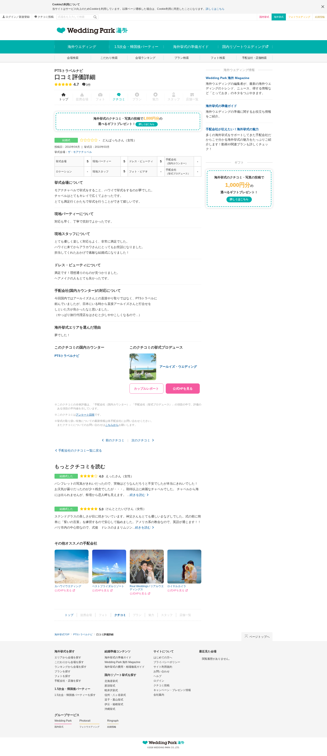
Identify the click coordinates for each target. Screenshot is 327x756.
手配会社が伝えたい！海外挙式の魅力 (232, 129)
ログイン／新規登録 (18, 16)
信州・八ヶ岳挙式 (115, 695)
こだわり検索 (109, 57)
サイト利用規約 (162, 666)
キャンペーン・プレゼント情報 (172, 690)
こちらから (112, 424)
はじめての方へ (162, 657)
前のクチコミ (115, 440)
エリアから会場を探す (67, 657)
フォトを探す (62, 676)
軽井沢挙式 (111, 690)
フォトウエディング (299, 17)
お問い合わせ (161, 671)
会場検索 (73, 57)
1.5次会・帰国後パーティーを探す (75, 695)
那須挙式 (110, 685)
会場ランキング (145, 57)
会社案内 (158, 694)
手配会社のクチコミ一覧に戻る (80, 450)
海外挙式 (279, 17)
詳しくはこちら (215, 8)
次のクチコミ (140, 440)
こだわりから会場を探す (69, 662)
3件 (88, 85)
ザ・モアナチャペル (80, 152)
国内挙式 (264, 17)
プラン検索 (181, 57)
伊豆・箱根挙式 (114, 704)
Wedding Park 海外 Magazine (227, 78)
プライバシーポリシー (166, 662)
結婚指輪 (320, 17)
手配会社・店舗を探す (67, 680)
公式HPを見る (63, 590)
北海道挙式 (111, 681)
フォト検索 (218, 57)
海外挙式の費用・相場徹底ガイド (125, 666)
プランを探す (62, 671)
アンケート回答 (85, 414)
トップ (63, 99)
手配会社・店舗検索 (254, 57)
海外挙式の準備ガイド (221, 106)
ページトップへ (259, 636)
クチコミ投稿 (46, 16)
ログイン (158, 680)
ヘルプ (157, 676)
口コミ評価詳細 (74, 74)
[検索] (95, 16)
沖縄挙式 (110, 709)
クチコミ (119, 99)
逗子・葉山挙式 (114, 699)
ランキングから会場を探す (70, 666)
